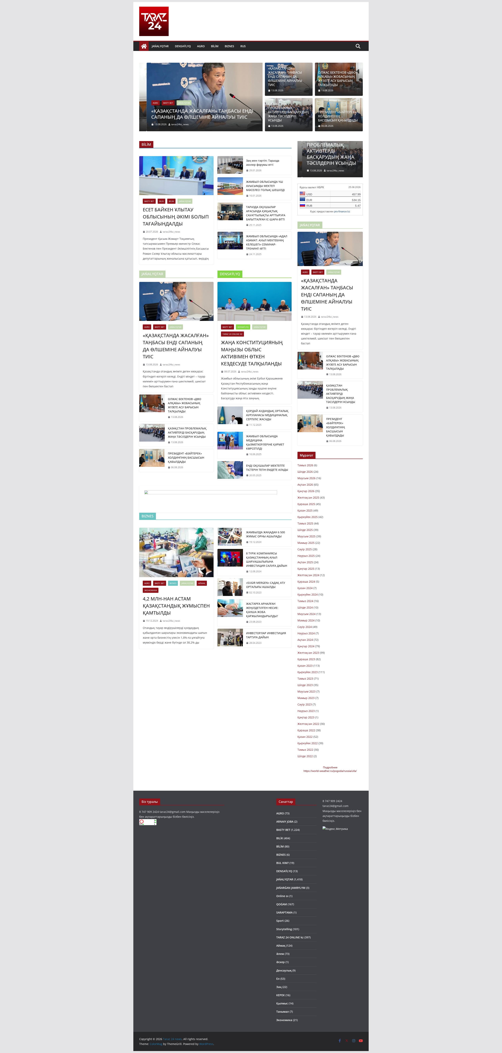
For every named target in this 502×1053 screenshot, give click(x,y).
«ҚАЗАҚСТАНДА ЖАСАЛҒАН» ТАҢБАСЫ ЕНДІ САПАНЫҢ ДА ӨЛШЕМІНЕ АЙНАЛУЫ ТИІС (195, 114)
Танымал (282, 1011)
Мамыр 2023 (306, 698)
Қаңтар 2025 (305, 568)
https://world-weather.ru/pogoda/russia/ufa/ (330, 770)
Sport (280, 921)
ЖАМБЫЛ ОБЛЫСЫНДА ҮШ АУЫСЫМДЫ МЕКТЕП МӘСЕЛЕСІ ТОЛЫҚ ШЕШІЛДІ (265, 186)
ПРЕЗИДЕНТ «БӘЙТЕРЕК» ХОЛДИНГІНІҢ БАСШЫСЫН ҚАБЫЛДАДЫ (338, 116)
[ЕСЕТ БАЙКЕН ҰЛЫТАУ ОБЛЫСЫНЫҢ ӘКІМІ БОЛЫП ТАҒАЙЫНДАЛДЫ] (176, 175)
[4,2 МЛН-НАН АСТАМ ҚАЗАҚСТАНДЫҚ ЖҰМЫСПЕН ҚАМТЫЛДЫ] (176, 552)
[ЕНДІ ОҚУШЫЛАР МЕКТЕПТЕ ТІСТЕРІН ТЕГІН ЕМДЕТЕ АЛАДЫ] (230, 470)
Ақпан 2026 (305, 484)
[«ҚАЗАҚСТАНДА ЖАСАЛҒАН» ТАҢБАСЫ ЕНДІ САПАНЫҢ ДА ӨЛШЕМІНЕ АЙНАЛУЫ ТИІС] (201, 65)
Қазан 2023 (305, 665)
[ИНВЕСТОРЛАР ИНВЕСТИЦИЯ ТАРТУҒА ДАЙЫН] (230, 638)
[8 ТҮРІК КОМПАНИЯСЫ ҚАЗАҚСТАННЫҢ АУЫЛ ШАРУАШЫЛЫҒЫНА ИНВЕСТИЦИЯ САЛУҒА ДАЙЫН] (230, 562)
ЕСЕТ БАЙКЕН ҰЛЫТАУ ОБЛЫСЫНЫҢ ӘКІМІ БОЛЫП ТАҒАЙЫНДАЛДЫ (176, 216)
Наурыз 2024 (306, 633)
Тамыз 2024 (305, 601)
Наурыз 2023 (306, 711)
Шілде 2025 (305, 530)
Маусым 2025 (306, 536)
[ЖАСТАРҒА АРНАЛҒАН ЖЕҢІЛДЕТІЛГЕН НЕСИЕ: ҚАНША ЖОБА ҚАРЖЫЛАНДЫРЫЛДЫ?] (230, 612)
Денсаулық (284, 970)
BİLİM (214, 46)
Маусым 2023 (306, 691)
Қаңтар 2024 (305, 646)
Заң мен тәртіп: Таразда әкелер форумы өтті (262, 163)
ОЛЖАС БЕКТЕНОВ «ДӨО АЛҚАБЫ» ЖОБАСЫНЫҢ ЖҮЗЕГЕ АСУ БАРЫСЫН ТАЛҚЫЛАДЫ (337, 79)
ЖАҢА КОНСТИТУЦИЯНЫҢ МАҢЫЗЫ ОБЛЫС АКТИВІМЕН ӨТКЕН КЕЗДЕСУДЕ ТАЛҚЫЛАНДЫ (252, 353)
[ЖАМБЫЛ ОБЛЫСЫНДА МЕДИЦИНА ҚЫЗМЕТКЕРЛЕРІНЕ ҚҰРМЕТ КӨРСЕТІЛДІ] (230, 445)
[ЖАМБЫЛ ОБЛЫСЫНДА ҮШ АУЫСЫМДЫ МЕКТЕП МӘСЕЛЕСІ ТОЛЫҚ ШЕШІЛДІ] (230, 188)
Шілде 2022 (305, 756)
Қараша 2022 (306, 730)
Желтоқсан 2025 (308, 497)
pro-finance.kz (342, 211)
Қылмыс (282, 1003)
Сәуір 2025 (304, 549)
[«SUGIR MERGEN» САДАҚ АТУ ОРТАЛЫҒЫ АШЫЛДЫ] (230, 587)
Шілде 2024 (305, 607)
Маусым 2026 (306, 478)
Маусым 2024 (306, 614)
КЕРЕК (280, 995)
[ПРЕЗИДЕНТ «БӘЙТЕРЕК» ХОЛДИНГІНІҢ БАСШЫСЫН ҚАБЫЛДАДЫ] (152, 460)
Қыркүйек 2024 (307, 594)
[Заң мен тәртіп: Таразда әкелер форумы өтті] (230, 165)
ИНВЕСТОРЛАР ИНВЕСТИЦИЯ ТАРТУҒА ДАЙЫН (266, 635)
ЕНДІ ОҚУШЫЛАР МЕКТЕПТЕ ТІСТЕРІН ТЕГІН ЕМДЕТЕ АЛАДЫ (267, 468)
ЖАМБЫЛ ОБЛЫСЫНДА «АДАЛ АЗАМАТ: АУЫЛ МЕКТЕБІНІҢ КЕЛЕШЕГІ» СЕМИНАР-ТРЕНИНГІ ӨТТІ (266, 242)
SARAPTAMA (284, 912)
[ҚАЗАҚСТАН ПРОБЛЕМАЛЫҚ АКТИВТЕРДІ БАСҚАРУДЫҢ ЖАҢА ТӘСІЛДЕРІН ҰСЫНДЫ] (152, 435)
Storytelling (284, 929)
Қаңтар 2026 (305, 491)
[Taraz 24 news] (144, 46)
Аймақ (201, 583)
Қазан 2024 (305, 588)
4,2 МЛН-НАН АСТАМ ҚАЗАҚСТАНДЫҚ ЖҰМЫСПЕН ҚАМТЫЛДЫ (176, 605)
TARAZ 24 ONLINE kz (232, 334)
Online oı (282, 896)
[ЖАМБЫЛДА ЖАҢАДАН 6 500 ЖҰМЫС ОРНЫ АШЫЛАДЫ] (230, 537)
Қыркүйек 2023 (307, 672)
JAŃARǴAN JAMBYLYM (290, 888)
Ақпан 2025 (305, 562)
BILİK (161, 201)
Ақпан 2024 (305, 640)
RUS (243, 46)
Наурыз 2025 (306, 556)
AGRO (201, 46)
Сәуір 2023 (304, 704)
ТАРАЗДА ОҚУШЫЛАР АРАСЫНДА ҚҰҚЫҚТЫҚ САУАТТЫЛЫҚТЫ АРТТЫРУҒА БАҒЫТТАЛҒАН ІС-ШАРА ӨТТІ (265, 213)
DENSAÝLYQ (243, 327)
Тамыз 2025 (305, 523)
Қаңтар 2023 (305, 717)
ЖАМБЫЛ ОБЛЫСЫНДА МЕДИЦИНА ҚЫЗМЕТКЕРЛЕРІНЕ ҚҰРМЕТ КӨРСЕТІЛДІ (265, 442)
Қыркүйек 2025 (307, 517)
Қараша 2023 (306, 659)
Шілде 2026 (305, 472)
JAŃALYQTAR (160, 46)
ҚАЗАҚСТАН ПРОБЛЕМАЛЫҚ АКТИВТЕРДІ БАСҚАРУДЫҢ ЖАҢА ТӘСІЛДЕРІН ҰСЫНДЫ (288, 112)
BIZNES (229, 46)
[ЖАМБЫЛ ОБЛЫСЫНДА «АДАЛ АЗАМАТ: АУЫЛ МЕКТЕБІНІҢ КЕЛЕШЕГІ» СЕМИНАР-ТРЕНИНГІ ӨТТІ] (230, 245)
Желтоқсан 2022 (308, 724)
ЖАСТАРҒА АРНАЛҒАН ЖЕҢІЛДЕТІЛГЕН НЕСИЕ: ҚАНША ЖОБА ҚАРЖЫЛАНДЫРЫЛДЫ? (262, 610)
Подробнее (330, 767)
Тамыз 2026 (305, 465)
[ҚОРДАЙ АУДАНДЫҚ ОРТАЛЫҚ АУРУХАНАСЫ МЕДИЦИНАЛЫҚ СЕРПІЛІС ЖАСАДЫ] (230, 418)
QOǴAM (281, 904)
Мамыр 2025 (306, 543)
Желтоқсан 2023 (308, 653)
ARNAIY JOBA (284, 821)
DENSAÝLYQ (183, 46)
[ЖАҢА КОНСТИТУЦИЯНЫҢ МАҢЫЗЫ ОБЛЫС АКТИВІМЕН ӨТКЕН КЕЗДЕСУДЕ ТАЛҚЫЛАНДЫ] (254, 301)
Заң (279, 987)
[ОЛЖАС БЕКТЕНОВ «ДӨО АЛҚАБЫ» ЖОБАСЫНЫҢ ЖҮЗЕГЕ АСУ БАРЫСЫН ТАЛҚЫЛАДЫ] (152, 408)
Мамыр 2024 (306, 620)
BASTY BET (161, 102)
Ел (278, 979)
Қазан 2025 (305, 510)
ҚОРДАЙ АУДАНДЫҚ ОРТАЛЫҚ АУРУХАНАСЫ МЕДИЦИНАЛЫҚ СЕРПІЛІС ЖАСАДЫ (267, 415)
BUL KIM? (282, 863)
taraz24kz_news (172, 124)
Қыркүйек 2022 (307, 743)
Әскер (280, 962)
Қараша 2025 (306, 504)
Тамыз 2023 (305, 678)
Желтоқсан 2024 (308, 575)
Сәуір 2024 (304, 627)
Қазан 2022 (305, 737)
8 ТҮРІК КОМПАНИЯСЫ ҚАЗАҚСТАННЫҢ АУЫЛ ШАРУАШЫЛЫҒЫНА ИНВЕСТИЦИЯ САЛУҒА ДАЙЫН (266, 559)
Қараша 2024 (306, 581)
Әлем (280, 954)
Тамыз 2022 (305, 749)
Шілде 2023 (305, 685)
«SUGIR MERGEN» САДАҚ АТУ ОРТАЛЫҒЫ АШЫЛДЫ (265, 585)
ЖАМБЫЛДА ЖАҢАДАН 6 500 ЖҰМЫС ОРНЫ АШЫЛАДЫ (265, 534)
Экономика (150, 590)
